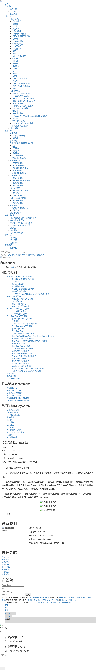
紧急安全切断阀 (18, 135)
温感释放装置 (17, 43)
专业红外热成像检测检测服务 (23, 279)
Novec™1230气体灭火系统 (23, 98)
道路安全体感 (17, 203)
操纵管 (15, 76)
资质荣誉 (13, 13)
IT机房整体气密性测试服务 (22, 348)
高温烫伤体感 (17, 183)
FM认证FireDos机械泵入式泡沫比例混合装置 (30, 115)
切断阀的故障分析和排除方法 (18, 398)
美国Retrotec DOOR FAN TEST (24, 333)
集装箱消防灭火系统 (20, 125)
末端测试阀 (16, 48)
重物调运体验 (17, 170)
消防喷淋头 (16, 21)
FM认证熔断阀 (25, 254)
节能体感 (16, 210)
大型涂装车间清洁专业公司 (22, 298)
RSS (70, 600)
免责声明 (39, 600)
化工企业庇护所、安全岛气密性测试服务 (27, 371)
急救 (14, 145)
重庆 (65, 602)
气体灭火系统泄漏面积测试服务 (24, 356)
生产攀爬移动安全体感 (21, 180)
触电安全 (16, 193)
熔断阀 (15, 138)
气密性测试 (16, 321)
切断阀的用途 (12, 388)
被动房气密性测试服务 (20, 363)
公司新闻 (13, 237)
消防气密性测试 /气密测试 (22, 318)
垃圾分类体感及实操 (20, 207)
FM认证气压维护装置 (20, 78)
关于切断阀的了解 (14, 390)
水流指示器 (16, 31)
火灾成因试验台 (18, 195)
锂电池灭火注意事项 (15, 393)
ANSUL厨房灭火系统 (20, 108)
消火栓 (15, 81)
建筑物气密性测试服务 (20, 351)
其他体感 (13, 205)
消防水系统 (14, 18)
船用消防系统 (17, 113)
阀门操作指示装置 (19, 56)
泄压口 (15, 110)
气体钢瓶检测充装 (17, 232)
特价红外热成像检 (19, 291)
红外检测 (15, 281)
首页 (6, 3)
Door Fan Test (17, 331)
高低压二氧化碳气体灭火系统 (23, 101)
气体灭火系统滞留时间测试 (22, 353)
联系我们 (8, 245)
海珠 (57, 602)
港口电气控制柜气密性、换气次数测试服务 (28, 368)
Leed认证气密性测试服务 (22, 366)
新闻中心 (8, 235)
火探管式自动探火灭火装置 (23, 105)
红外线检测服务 (18, 286)
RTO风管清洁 (17, 301)
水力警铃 (16, 26)
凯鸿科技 (31, 600)
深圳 (61, 602)
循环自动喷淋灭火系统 (21, 36)
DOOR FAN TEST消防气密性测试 (25, 323)
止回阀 (15, 61)
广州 (53, 602)
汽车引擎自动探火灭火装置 (23, 123)
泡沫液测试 (14, 230)
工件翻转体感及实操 (20, 168)
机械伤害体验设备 (19, 173)
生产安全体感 (15, 175)
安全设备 (13, 133)
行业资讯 (13, 240)
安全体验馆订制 (16, 212)
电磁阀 (15, 38)
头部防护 (16, 150)
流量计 (15, 88)
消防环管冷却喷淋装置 (21, 86)
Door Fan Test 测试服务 (21, 346)
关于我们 (8, 6)
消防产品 (8, 16)
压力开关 (16, 28)
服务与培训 (9, 215)
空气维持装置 (17, 41)
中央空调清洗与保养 (20, 313)
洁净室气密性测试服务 (20, 361)
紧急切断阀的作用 (14, 395)
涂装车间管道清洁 (17, 220)
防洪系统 (13, 140)
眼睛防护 (16, 148)
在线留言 (5, 571)
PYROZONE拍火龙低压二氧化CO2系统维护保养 (31, 293)
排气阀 (15, 63)
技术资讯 (13, 242)
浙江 (45, 602)
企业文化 (13, 11)
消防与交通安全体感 (18, 198)
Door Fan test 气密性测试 (22, 326)
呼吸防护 (16, 153)
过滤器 (15, 58)
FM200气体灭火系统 (20, 96)
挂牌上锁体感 (17, 178)
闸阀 (14, 53)
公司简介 (13, 8)
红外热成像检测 (18, 284)
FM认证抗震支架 (37, 254)
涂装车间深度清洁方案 (20, 306)
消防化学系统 (15, 91)
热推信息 (46, 600)
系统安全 (8, 130)
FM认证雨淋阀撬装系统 (21, 83)
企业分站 (55, 600)
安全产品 (5, 564)
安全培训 (13, 227)
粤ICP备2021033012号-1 (39, 597)
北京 (33, 602)
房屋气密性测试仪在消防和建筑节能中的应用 (29, 341)
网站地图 (63, 600)
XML (76, 600)
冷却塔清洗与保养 (19, 311)
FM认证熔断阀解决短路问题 (18, 400)
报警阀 (15, 23)
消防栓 (15, 68)
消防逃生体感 (17, 200)
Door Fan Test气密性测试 (20, 225)
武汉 (49, 602)
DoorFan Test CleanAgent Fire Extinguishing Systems (33, 336)
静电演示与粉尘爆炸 (20, 190)
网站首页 (5, 557)
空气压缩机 (16, 46)
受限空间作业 (17, 185)
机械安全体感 (15, 160)
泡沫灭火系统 (17, 103)
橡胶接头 (16, 73)
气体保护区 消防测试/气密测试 (24, 338)
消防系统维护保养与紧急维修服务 (23, 217)
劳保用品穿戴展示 (19, 158)
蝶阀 (14, 51)
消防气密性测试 (18, 328)
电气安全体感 (15, 188)
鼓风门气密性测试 (19, 343)
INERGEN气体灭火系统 (21, 93)
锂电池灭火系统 (18, 120)
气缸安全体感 (17, 163)
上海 (37, 602)
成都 (69, 602)
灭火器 (15, 118)
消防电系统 (14, 128)
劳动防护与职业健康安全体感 (21, 143)
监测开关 (16, 66)
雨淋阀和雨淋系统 (19, 33)
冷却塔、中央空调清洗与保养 (21, 222)
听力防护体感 (17, 155)
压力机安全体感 (18, 165)
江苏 (41, 602)
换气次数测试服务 (19, 358)
